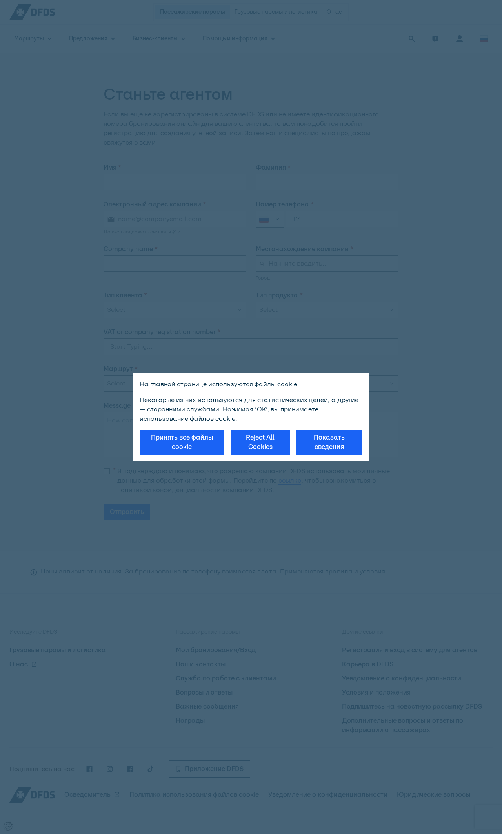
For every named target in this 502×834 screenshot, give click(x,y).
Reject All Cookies (260, 442)
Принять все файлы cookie (182, 442)
